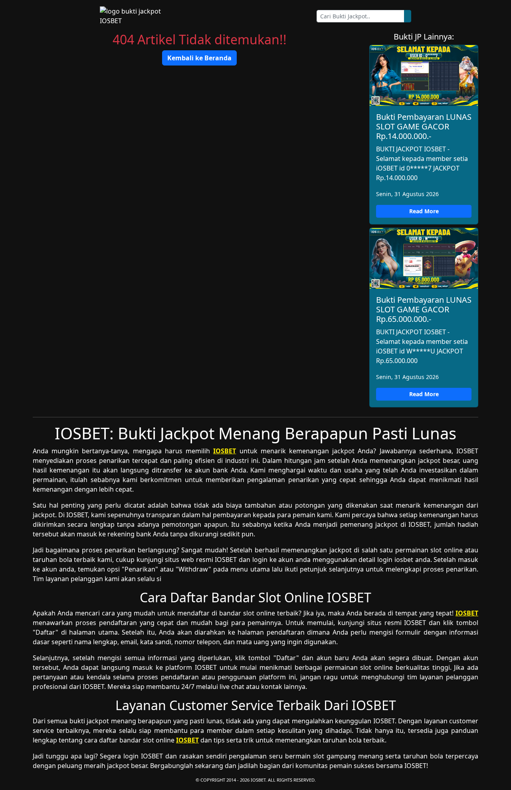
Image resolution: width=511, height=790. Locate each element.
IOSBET (224, 451)
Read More (424, 211)
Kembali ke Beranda (199, 58)
